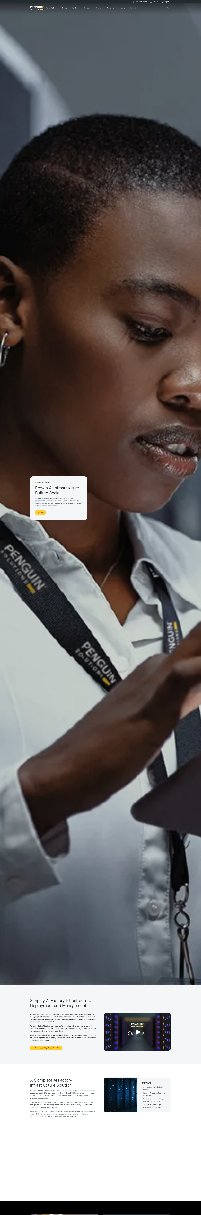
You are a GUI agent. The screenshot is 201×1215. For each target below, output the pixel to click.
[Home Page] (37, 8)
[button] (167, 2)
